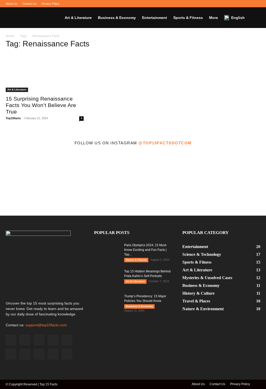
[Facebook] (179, 3)
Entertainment (154, 18)
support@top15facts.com (46, 325)
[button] (254, 18)
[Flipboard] (188, 3)
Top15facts (13, 118)
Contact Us (29, 3)
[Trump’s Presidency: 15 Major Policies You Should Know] (107, 303)
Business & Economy (117, 18)
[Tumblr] (239, 3)
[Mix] (213, 3)
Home (10, 36)
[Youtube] (256, 3)
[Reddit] (231, 3)
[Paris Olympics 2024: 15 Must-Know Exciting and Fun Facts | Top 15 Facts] (107, 252)
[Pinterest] (222, 3)
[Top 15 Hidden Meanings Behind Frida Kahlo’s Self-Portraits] (107, 278)
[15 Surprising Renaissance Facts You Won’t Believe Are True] (45, 73)
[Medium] (205, 3)
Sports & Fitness (188, 18)
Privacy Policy (50, 3)
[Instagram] (196, 3)
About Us (11, 3)
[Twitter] (248, 3)
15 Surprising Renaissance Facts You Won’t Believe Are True (41, 105)
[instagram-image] (33, 182)
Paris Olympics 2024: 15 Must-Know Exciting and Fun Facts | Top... (145, 249)
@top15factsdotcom (165, 143)
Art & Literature (78, 18)
